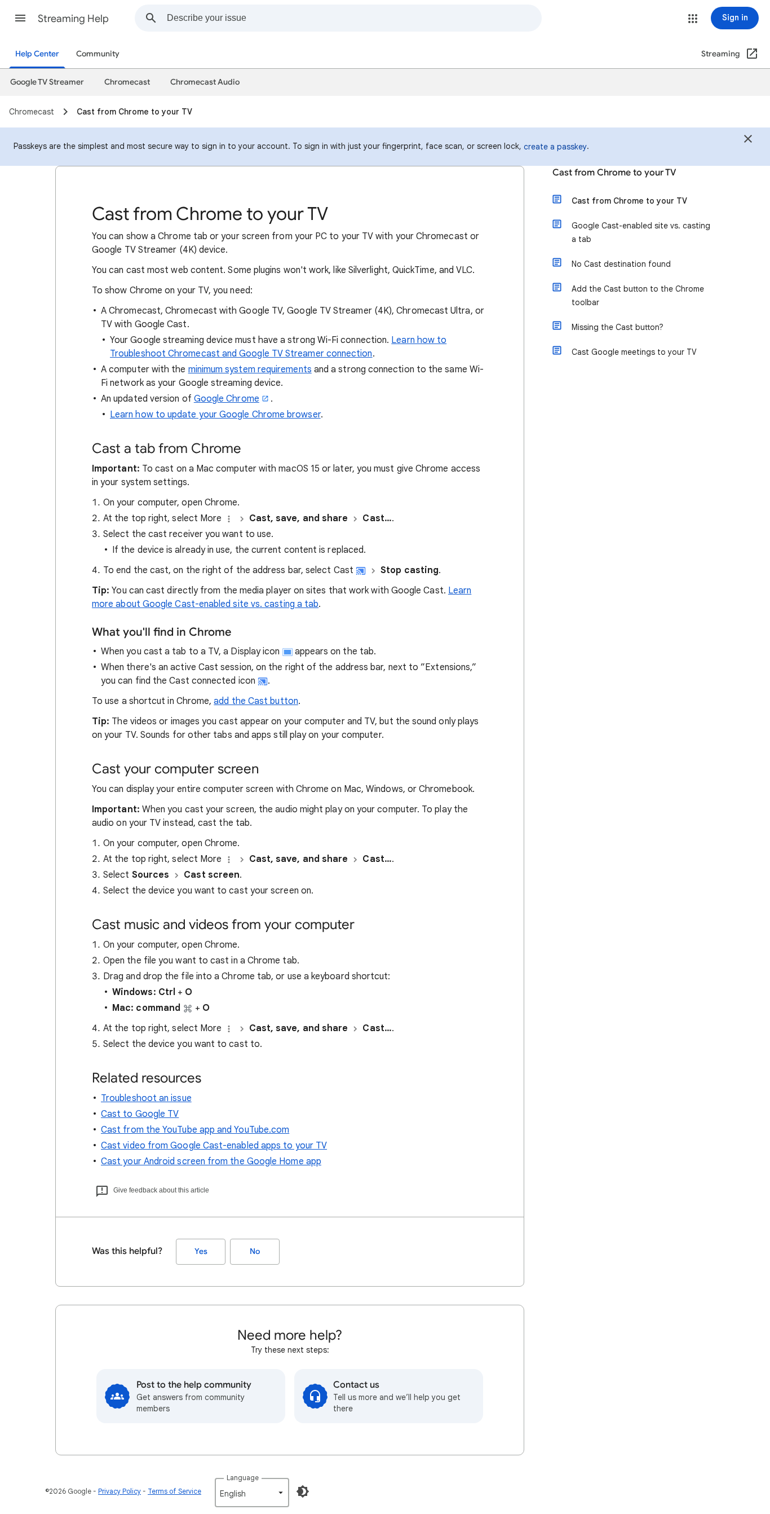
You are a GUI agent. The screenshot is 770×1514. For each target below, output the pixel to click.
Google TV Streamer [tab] (47, 82)
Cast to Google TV (140, 1114)
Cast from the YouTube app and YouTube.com (195, 1130)
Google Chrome (226, 398)
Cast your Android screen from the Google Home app (211, 1161)
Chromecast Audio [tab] (205, 82)
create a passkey (555, 147)
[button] (20, 18)
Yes (200, 1251)
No (255, 1251)
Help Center (37, 54)
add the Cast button (256, 701)
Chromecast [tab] (127, 82)
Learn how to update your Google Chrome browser (215, 414)
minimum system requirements (250, 369)
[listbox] (252, 1492)
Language (243, 1477)
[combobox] (354, 18)
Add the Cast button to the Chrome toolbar (638, 295)
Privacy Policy (119, 1491)
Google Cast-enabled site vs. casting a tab (641, 232)
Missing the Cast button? (617, 327)
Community (98, 54)
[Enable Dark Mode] (302, 1491)
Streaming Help (73, 18)
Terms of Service (174, 1491)
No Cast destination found (621, 264)
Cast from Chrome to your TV (614, 172)
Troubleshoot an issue (146, 1098)
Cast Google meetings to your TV (634, 352)
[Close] (748, 140)
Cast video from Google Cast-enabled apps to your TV (214, 1145)
